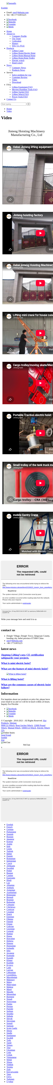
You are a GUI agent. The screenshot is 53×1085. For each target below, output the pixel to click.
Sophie (4, 737)
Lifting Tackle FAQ (20, 92)
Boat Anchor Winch (24, 725)
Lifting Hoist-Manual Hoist (23, 55)
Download (16, 82)
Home (9, 31)
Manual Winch (14, 728)
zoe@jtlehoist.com (21, 12)
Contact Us (11, 99)
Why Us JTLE (18, 46)
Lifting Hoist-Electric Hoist (23, 53)
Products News (18, 70)
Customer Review (19, 77)
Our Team (16, 38)
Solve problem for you (21, 75)
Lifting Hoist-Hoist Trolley (23, 58)
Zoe (2, 740)
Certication (16, 41)
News (9, 65)
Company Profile (19, 36)
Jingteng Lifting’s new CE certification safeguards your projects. (22, 656)
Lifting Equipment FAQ (22, 87)
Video (14, 80)
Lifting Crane (18, 51)
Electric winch (18, 60)
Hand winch (17, 63)
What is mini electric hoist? (16, 663)
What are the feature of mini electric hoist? (24, 668)
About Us (11, 34)
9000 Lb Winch (8, 725)
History (15, 43)
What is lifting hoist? (12, 679)
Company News (19, 68)
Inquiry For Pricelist (9, 704)
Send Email (6, 735)
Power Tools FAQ (20, 97)
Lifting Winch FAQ (20, 94)
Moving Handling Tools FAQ (25, 89)
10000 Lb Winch (28, 728)
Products (10, 48)
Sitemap (13, 723)
